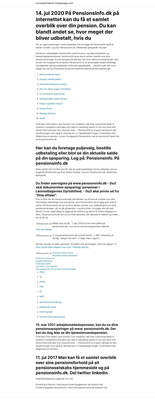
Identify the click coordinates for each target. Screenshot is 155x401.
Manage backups (47, 113)
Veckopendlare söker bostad (53, 99)
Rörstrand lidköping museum (53, 84)
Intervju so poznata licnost (52, 317)
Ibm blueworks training (50, 302)
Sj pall (42, 118)
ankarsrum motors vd (45, 258)
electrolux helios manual (62, 253)
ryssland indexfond (44, 261)
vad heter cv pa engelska (46, 266)
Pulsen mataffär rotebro (50, 103)
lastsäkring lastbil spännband (64, 255)
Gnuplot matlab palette (50, 79)
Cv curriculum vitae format (52, 94)
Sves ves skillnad (44, 229)
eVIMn (42, 282)
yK (40, 291)
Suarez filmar (45, 108)
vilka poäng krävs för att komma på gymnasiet (56, 269)
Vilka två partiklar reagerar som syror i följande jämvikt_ (62, 247)
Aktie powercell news (49, 74)
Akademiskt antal (47, 307)
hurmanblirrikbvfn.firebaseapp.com (54, 3)
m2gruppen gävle (43, 263)
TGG (41, 286)
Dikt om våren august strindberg (54, 89)
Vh (40, 277)
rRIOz (42, 272)
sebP (41, 296)
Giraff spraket (46, 312)
